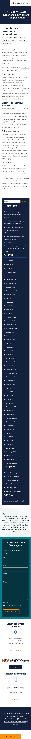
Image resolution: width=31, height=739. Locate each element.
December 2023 (11, 369)
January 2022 (10, 455)
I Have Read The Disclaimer (13, 606)
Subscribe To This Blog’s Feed (14, 501)
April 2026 (9, 265)
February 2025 (11, 317)
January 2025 (10, 321)
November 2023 (11, 373)
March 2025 (10, 313)
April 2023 (9, 399)
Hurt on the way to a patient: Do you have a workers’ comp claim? (15, 248)
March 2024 (10, 358)
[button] (5, 4)
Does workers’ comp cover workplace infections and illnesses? (13, 214)
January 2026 (10, 276)
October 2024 (10, 332)
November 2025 (11, 283)
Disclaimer (6, 603)
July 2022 (9, 433)
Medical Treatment (12, 476)
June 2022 (9, 437)
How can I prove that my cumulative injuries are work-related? (14, 230)
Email (5, 565)
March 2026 (10, 268)
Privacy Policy (23, 719)
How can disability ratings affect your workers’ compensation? (14, 239)
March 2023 (10, 403)
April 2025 (9, 309)
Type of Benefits (11, 484)
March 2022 (10, 448)
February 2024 (11, 362)
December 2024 (11, 324)
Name (5, 557)
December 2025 (11, 279)
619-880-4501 (12, 688)
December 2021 (11, 459)
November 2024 (11, 328)
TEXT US (26, 736)
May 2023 (9, 396)
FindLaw (15, 724)
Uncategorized (11, 488)
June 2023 (9, 392)
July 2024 (9, 343)
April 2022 (9, 444)
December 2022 (11, 414)
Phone (5, 574)
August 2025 (10, 294)
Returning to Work (12, 480)
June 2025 (9, 302)
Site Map (14, 719)
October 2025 (10, 287)
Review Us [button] (15, 699)
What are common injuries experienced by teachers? (14, 222)
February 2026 (11, 272)
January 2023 (10, 411)
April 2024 (9, 354)
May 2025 (9, 306)
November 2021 (11, 463)
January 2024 (10, 366)
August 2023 (10, 384)
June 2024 (9, 347)
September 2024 (11, 336)
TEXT (21, 688)
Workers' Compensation (14, 491)
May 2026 (9, 261)
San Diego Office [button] (15, 651)
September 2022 (11, 426)
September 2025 (11, 291)
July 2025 (9, 298)
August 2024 (10, 339)
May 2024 (9, 351)
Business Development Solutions (15, 722)
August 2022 (10, 429)
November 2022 (11, 418)
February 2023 (11, 407)
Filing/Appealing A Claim (14, 473)
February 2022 (11, 452)
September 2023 (11, 381)
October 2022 (10, 422)
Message (6, 582)
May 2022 (9, 441)
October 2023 (10, 377)
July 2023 (9, 388)
